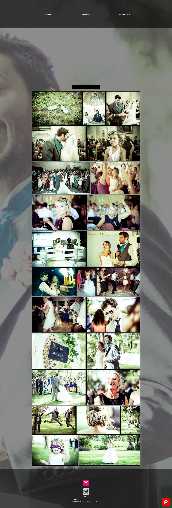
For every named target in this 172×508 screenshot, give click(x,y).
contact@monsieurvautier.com (84, 501)
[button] (86, 14)
